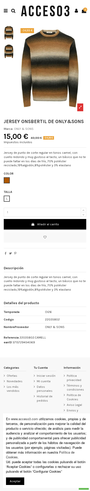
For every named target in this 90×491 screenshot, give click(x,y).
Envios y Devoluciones (76, 412)
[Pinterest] (15, 253)
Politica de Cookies (74, 397)
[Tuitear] (10, 253)
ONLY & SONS (24, 129)
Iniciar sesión (46, 375)
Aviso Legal (74, 405)
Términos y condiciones (75, 388)
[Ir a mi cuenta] (76, 11)
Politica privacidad (74, 378)
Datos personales (44, 389)
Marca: (8, 129)
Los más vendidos (13, 389)
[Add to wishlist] (45, 237)
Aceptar (15, 481)
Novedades (14, 381)
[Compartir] (5, 253)
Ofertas (12, 375)
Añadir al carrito (48, 224)
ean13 (8, 342)
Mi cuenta (43, 381)
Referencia (11, 337)
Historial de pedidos (44, 398)
